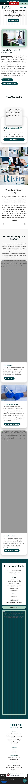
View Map (14, 574)
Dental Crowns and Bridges (14, 740)
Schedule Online (13, 20)
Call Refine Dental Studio (9, 83)
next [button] (25, 224)
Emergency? (14, 3)
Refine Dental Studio (6, 56)
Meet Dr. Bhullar (14, 139)
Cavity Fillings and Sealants (14, 734)
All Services (14, 744)
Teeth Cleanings (14, 742)
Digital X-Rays (9, 378)
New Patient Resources (14, 757)
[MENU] (25, 7)
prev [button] (3, 224)
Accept (4, 781)
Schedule (23, 3)
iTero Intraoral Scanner (11, 550)
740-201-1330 (4, 3)
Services (14, 752)
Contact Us (14, 770)
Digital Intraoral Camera (12, 424)
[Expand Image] (4, 152)
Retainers (14, 738)
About (14, 750)
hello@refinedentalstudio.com (14, 602)
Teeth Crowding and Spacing (14, 736)
